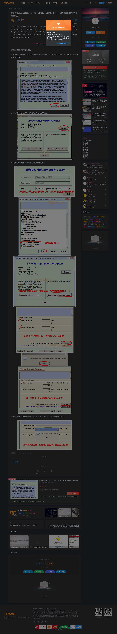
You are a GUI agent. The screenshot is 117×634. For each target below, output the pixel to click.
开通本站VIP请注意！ (63, 43)
